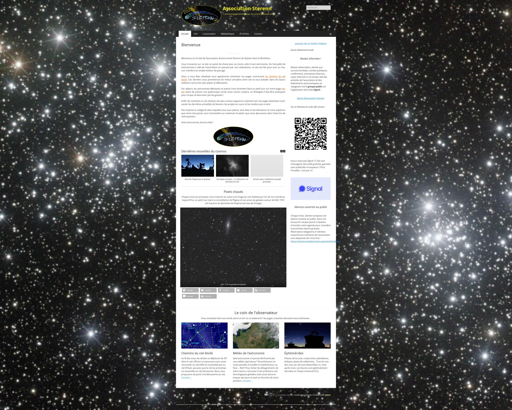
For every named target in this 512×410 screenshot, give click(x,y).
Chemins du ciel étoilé (197, 353)
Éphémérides (293, 353)
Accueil (184, 33)
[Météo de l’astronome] (256, 336)
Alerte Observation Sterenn (310, 98)
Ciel (195, 33)
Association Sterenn (247, 8)
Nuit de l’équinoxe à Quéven (198, 179)
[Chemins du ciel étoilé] (204, 336)
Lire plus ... (186, 377)
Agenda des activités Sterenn (311, 44)
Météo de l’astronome (249, 353)
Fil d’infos (244, 33)
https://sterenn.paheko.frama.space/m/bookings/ (316, 241)
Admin (328, 395)
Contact (258, 33)
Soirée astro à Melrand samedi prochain (267, 180)
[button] (284, 151)
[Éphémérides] (307, 336)
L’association (209, 33)
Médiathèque (227, 33)
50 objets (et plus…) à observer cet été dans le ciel (232, 180)
